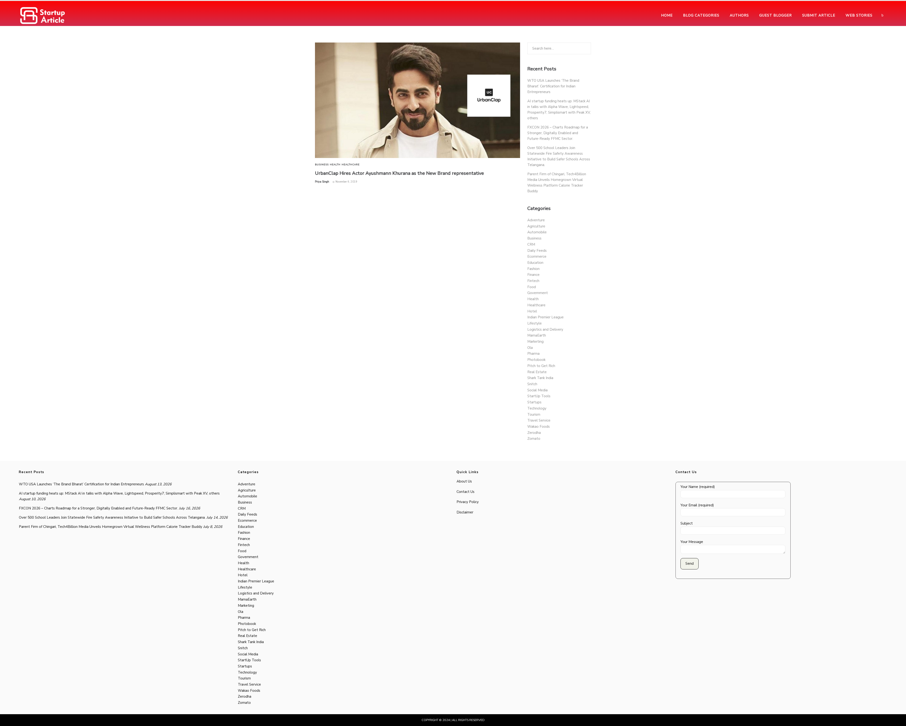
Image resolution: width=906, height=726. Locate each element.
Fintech (533, 280)
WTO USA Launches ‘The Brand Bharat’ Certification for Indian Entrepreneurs (553, 86)
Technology (536, 408)
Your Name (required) (697, 486)
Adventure (536, 220)
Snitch (532, 384)
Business (322, 164)
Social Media (537, 390)
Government (537, 292)
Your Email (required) (697, 505)
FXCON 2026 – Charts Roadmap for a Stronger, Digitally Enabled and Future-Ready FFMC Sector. (557, 133)
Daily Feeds (537, 250)
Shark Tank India (540, 378)
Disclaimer (465, 512)
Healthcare (351, 164)
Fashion (533, 268)
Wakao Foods (538, 426)
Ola (530, 347)
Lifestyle (534, 323)
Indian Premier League (545, 317)
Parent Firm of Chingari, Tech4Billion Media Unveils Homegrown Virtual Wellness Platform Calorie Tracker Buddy (110, 526)
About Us (464, 481)
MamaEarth (536, 335)
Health (335, 164)
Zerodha (534, 432)
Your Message (691, 541)
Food (531, 287)
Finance (533, 274)
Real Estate (537, 372)
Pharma (533, 353)
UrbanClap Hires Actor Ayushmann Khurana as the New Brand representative (399, 173)
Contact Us (465, 491)
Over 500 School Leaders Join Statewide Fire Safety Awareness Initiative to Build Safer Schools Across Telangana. (112, 517)
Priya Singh (322, 182)
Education (535, 262)
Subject (686, 523)
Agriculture (536, 226)
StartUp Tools (538, 396)
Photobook (536, 359)
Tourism (533, 414)
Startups (534, 402)
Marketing (535, 341)
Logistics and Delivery (545, 329)
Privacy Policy (468, 502)
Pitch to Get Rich (541, 365)
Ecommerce (536, 256)
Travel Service (538, 420)
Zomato (533, 438)
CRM (531, 244)
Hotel (532, 311)
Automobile (537, 232)
